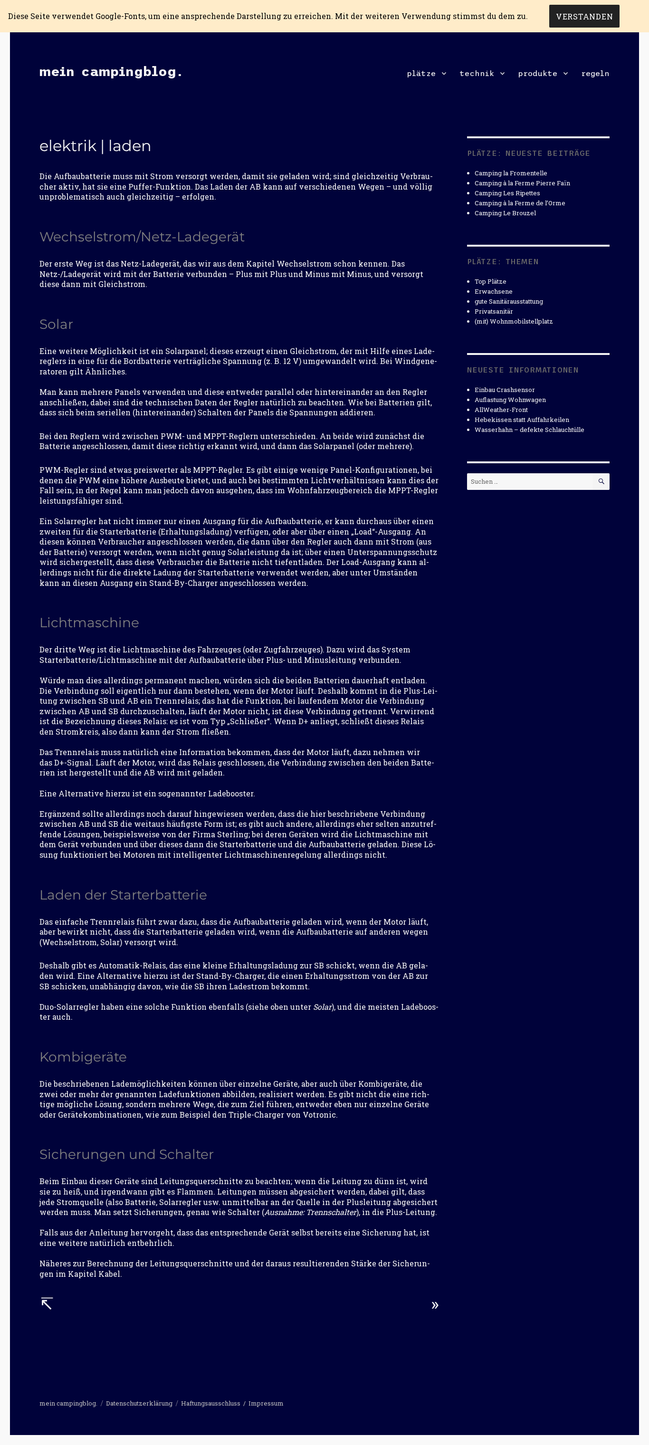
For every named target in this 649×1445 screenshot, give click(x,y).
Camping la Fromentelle (511, 173)
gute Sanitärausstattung (509, 301)
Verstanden (584, 16)
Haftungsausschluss (210, 1403)
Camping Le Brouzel (505, 213)
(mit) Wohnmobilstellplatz (514, 321)
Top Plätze (490, 281)
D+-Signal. (74, 762)
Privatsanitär (494, 311)
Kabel (109, 1274)
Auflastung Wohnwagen (510, 399)
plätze (421, 73)
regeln (595, 73)
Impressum (266, 1403)
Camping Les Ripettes (507, 193)
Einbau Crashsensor (505, 389)
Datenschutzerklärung (139, 1403)
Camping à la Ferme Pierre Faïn (522, 183)
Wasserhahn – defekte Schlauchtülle (529, 429)
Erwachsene (494, 291)
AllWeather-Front (501, 409)
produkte (537, 73)
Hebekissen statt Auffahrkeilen (522, 419)
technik (476, 73)
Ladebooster (230, 793)
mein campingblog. (111, 71)
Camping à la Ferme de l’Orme (520, 203)
